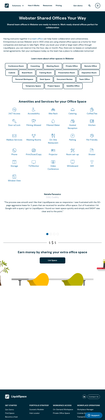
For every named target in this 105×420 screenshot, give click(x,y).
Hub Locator (34, 413)
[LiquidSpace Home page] (7, 6)
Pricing (59, 5)
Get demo (78, 5)
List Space (52, 260)
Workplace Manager (85, 409)
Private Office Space (61, 413)
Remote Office (90, 66)
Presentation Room (66, 73)
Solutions (16, 5)
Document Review (64, 79)
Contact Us (93, 397)
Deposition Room (89, 73)
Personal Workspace (24, 79)
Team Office (84, 79)
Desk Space (45, 79)
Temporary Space (33, 86)
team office (37, 38)
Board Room (27, 73)
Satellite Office (73, 86)
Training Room (45, 73)
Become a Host (11, 417)
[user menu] (97, 5)
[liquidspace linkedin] (84, 397)
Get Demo (9, 409)
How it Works (33, 5)
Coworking (35, 66)
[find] (89, 5)
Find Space (9, 413)
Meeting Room (52, 66)
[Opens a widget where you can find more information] (93, 415)
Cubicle (11, 73)
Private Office (72, 66)
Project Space (54, 86)
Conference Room (16, 66)
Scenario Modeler (36, 409)
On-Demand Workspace (63, 409)
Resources (47, 5)
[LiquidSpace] (16, 397)
